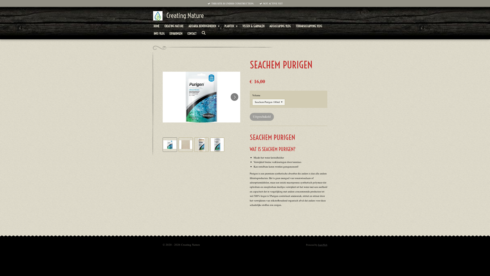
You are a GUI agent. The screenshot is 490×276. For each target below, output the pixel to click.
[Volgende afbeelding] (234, 97)
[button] (170, 144)
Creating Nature (185, 15)
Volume (256, 95)
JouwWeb (322, 244)
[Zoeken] (203, 33)
